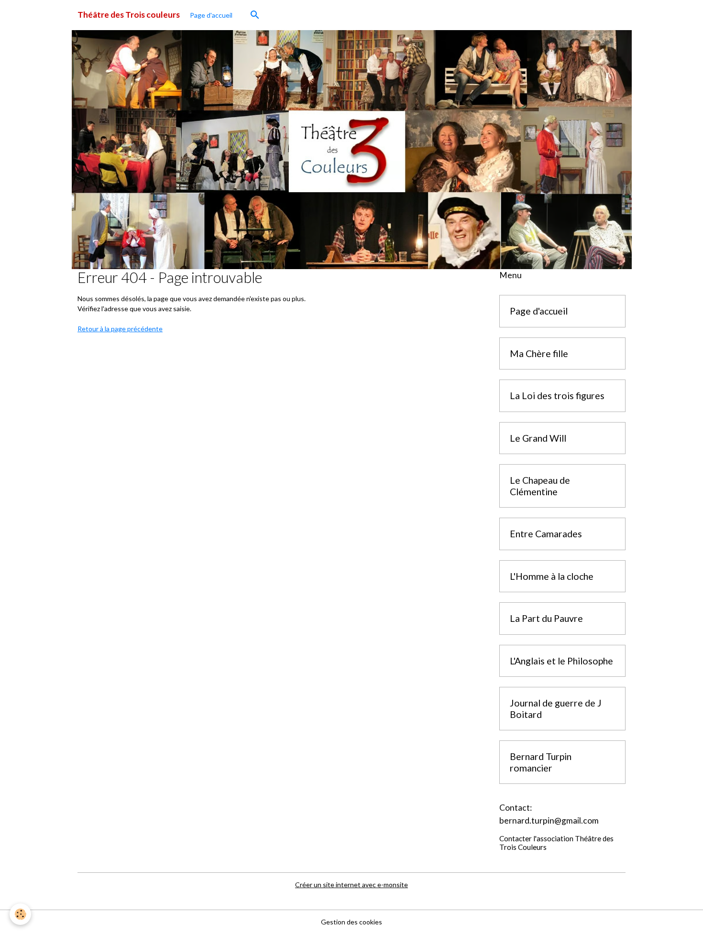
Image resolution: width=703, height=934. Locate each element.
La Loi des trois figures (557, 395)
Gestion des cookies (351, 922)
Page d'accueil (211, 15)
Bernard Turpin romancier (540, 762)
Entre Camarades (546, 533)
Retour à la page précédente (120, 329)
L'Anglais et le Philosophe (561, 660)
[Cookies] (20, 914)
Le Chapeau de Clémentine (540, 486)
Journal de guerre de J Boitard (556, 708)
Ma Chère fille (539, 353)
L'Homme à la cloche (551, 576)
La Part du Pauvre (546, 618)
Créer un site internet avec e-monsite (351, 884)
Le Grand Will (538, 438)
